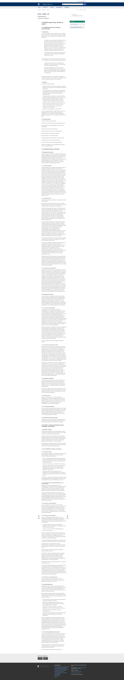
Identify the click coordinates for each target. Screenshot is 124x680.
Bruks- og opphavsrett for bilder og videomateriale (61, 673)
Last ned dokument (73, 24)
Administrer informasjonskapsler (60, 670)
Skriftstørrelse (80, 1)
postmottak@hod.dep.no (78, 671)
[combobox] (72, 4)
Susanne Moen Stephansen (81, 667)
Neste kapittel (68, 518)
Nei (45, 658)
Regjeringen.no (47, 4)
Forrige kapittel (39, 518)
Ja (40, 658)
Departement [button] (59, 7)
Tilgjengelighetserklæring (59, 671)
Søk (84, 4)
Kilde (81, 9)
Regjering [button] (67, 7)
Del (77, 9)
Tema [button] (39, 7)
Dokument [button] (45, 7)
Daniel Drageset (78, 668)
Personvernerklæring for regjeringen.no (61, 669)
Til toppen (54, 652)
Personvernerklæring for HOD (76, 672)
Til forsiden (72, 21)
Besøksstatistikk (58, 674)
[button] (44, 9)
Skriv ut (85, 9)
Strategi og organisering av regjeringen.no (62, 666)
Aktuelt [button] (52, 7)
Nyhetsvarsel (57, 675)
